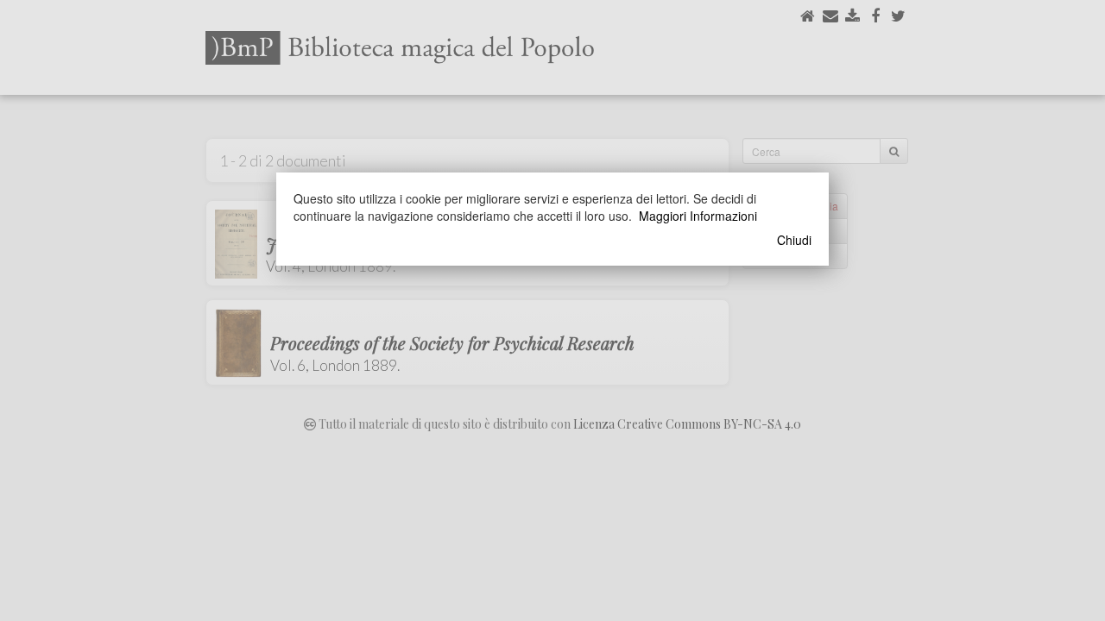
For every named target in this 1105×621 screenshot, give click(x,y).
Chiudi (794, 239)
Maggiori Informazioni (698, 215)
